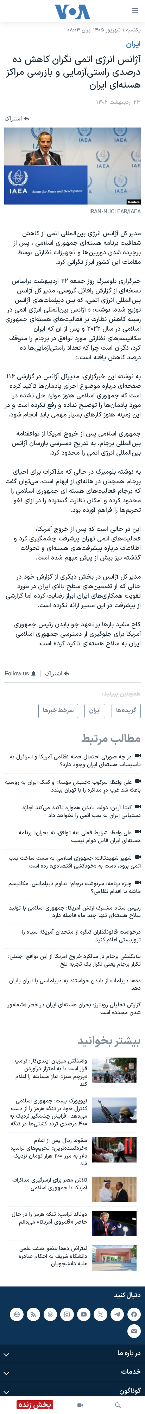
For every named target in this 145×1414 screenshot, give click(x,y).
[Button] (17, 118)
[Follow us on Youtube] (83, 1314)
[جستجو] (117, 1405)
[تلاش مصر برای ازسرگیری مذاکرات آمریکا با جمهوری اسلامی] (114, 1189)
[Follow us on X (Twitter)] (100, 1314)
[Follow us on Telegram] (117, 1314)
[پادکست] (16, 1314)
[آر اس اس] (33, 1314)
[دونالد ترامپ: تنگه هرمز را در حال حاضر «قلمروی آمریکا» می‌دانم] (114, 1223)
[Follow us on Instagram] (67, 1314)
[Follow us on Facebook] (134, 1314)
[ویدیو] (80, 1405)
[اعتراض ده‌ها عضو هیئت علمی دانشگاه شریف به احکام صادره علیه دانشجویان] (114, 1258)
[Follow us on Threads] (50, 1314)
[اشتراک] (134, 1331)
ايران (133, 44)
